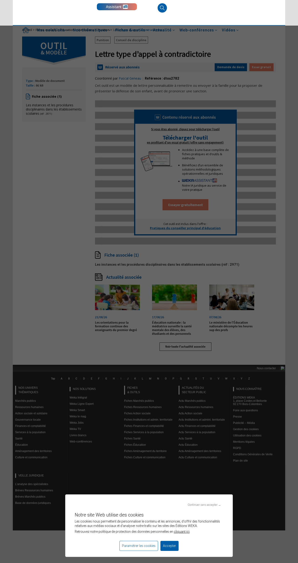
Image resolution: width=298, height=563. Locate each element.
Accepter (169, 546)
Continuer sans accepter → (204, 504)
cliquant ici (182, 531)
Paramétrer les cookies (139, 546)
